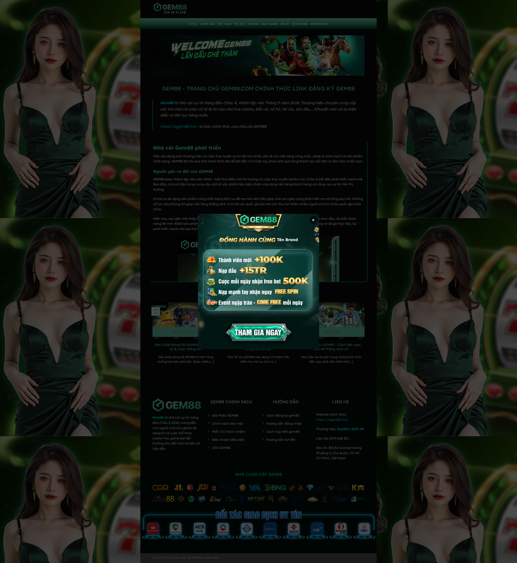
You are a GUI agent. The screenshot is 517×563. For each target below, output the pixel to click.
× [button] (313, 219)
